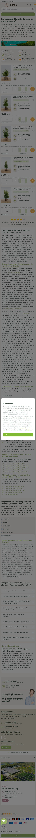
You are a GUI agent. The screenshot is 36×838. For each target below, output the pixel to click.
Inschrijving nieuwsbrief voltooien (18, 835)
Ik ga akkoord (9, 831)
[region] (18, 419)
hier (27, 430)
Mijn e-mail (6, 825)
